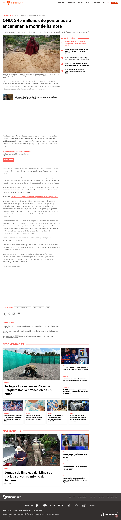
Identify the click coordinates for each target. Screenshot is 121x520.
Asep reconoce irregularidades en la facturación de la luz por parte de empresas (75, 456)
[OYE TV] (45, 507)
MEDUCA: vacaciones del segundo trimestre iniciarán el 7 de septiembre (77, 64)
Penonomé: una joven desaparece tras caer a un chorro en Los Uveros (75, 379)
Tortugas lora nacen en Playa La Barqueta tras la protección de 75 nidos (28, 390)
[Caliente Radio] (76, 507)
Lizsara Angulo (66, 460)
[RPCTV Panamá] (37, 507)
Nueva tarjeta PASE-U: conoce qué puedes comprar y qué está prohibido (77, 58)
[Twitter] (9, 314)
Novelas (88, 2)
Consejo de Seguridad (22, 307)
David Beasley (38, 307)
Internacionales (20, 15)
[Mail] (19, 314)
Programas (71, 2)
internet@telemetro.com (11, 516)
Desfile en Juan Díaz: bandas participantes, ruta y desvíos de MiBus (75, 71)
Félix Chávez (7, 483)
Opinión (80, 2)
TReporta (61, 2)
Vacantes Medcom (38, 510)
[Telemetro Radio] (84, 507)
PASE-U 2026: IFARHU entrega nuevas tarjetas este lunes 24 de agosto (75, 43)
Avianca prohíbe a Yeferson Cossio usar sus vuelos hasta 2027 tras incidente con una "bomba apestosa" (36, 97)
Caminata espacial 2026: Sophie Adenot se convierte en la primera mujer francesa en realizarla (28, 337)
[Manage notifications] (116, 516)
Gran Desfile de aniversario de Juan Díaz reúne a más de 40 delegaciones (75, 468)
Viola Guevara (66, 484)
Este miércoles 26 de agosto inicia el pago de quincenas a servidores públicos (76, 51)
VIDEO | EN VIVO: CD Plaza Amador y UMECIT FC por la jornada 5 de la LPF (75, 368)
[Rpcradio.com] (68, 507)
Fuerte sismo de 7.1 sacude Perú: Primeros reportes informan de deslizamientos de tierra (31, 327)
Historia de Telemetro (24, 510)
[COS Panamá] (53, 507)
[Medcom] (92, 507)
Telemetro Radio (99, 2)
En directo (115, 2)
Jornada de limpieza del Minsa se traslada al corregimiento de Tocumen (28, 476)
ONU (48, 307)
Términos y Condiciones (10, 510)
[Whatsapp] (14, 314)
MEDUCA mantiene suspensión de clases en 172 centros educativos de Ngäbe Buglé (75, 391)
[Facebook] (4, 314)
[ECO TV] (60, 507)
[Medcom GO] (29, 507)
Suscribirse (8, 160)
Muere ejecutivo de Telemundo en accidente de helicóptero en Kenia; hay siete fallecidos (30, 332)
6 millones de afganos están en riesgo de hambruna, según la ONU (34, 197)
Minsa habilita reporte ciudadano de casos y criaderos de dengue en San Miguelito (75, 480)
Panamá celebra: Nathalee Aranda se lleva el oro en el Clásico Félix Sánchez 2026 (13, 418)
